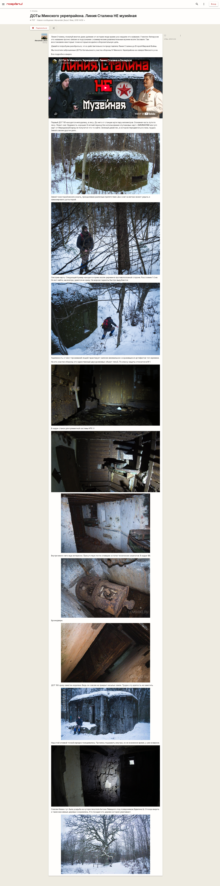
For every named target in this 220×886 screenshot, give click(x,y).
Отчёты (34, 11)
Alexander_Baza (61, 20)
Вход (213, 4)
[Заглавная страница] (14, 2)
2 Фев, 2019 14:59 (76, 20)
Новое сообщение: (45, 20)
